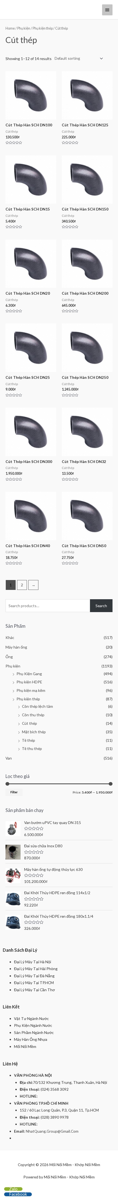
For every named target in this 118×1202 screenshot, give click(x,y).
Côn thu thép (33, 714)
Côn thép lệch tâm (37, 706)
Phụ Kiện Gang (29, 673)
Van (8, 758)
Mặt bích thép (34, 731)
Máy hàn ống (16, 647)
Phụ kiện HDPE (29, 682)
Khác (9, 637)
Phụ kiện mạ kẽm (30, 690)
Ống (9, 656)
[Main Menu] (107, 9)
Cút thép (29, 723)
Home (10, 28)
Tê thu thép (32, 748)
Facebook (18, 1194)
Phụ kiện (23, 28)
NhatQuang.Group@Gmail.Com (52, 1131)
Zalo (13, 1188)
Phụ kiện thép (43, 28)
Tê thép (28, 740)
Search (101, 605)
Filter (14, 792)
